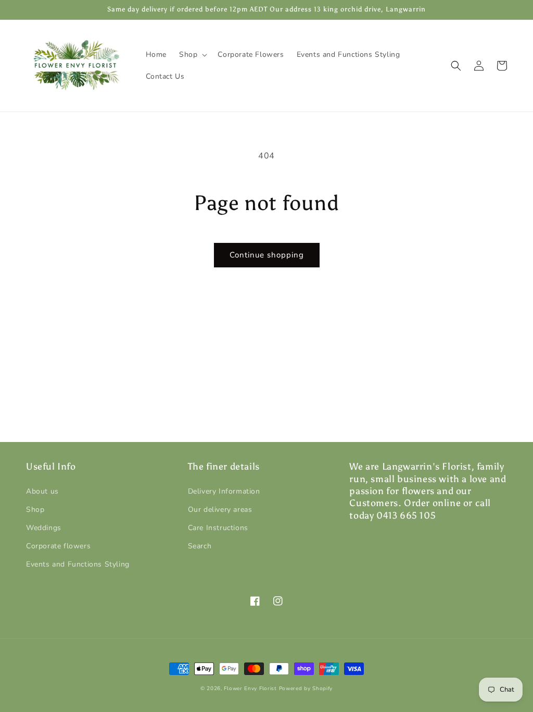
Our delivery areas (220, 509)
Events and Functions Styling (78, 564)
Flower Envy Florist (250, 688)
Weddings (43, 528)
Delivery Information (224, 491)
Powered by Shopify (306, 688)
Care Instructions (218, 528)
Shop (35, 509)
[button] (192, 55)
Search (200, 546)
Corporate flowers (58, 546)
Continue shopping (267, 255)
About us (42, 491)
